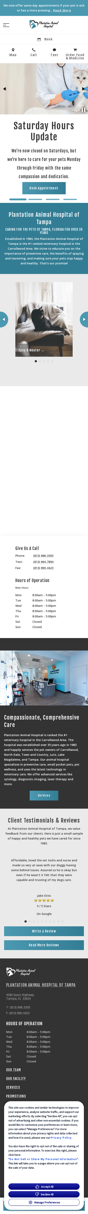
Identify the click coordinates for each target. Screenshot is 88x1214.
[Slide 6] (46, 921)
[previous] (5, 89)
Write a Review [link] (44, 931)
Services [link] (44, 795)
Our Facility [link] (16, 1078)
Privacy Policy (61, 1137)
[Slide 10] (62, 921)
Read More (62, 10)
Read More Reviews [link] (44, 945)
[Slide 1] (18, 199)
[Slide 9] (58, 921)
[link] (44, 24)
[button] (6, 25)
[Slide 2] (35, 199)
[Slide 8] (54, 921)
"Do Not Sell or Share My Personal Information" (43, 1159)
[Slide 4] (70, 199)
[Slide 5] (52, 361)
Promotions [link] (16, 1096)
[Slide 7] (50, 921)
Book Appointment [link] (62, 172)
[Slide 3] (53, 199)
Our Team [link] (13, 1070)
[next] (83, 89)
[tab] (22, 588)
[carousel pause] (83, 109)
